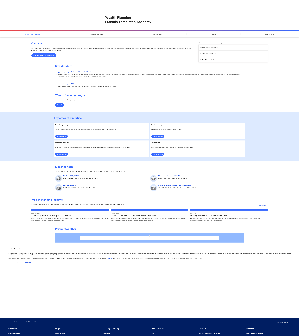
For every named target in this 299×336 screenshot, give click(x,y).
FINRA (108, 258)
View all (59, 105)
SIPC (111, 258)
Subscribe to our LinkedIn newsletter (43, 55)
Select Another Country (283, 322)
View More (262, 205)
